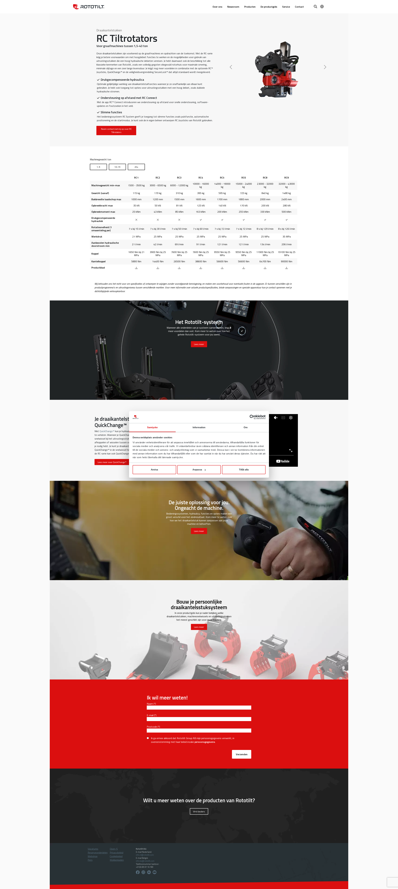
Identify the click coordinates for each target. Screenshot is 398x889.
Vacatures (93, 849)
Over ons (217, 7)
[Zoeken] (315, 6)
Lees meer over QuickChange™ (112, 462)
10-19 (117, 167)
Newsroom (233, 7)
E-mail (150, 715)
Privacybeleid (116, 852)
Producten (250, 7)
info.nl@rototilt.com (145, 854)
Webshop (92, 856)
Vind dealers (199, 811)
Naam (150, 704)
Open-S (114, 849)
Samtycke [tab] (152, 427)
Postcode (152, 727)
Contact (299, 7)
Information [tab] (199, 427)
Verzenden (242, 754)
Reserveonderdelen (98, 852)
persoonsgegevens (204, 742)
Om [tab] (246, 427)
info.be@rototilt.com (145, 860)
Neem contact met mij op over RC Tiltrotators (116, 130)
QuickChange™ (107, 431)
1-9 (98, 167)
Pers (90, 860)
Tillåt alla (244, 469)
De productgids (269, 7)
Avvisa (154, 469)
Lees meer (199, 531)
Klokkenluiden (117, 860)
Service (286, 7)
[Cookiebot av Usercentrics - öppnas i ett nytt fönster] (252, 417)
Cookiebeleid (116, 856)
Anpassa (197, 469)
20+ (136, 167)
